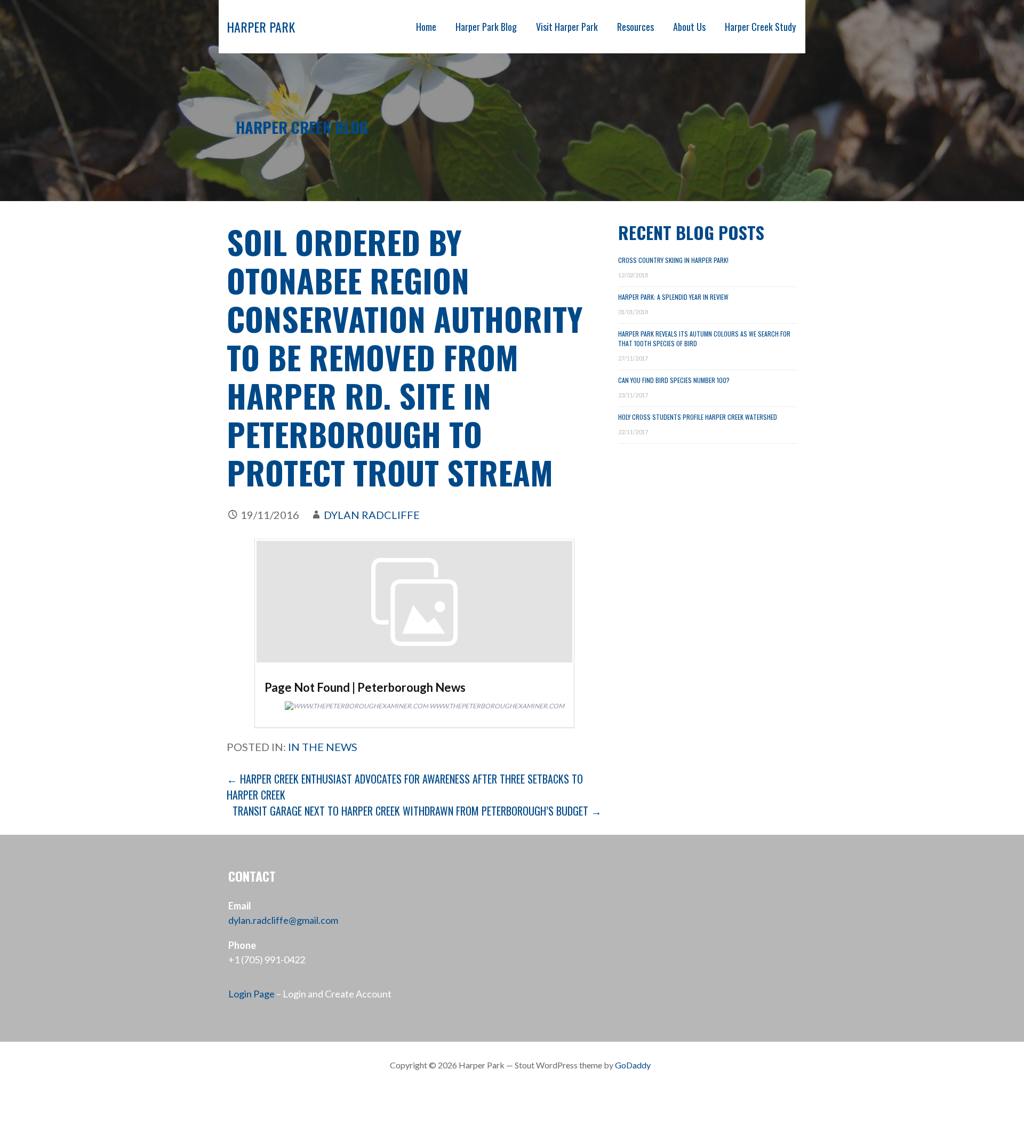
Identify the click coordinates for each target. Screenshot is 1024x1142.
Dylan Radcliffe (372, 514)
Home (426, 27)
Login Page (251, 994)
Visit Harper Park (567, 27)
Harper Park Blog (486, 27)
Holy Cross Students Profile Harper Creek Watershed (697, 416)
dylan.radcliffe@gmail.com (283, 920)
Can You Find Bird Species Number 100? (674, 380)
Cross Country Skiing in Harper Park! (673, 260)
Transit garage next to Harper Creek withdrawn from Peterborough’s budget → (417, 811)
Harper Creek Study (760, 27)
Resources (635, 27)
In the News (322, 746)
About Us (689, 27)
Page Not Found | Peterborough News (365, 687)
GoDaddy (633, 1065)
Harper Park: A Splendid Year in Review (673, 296)
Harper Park (261, 26)
